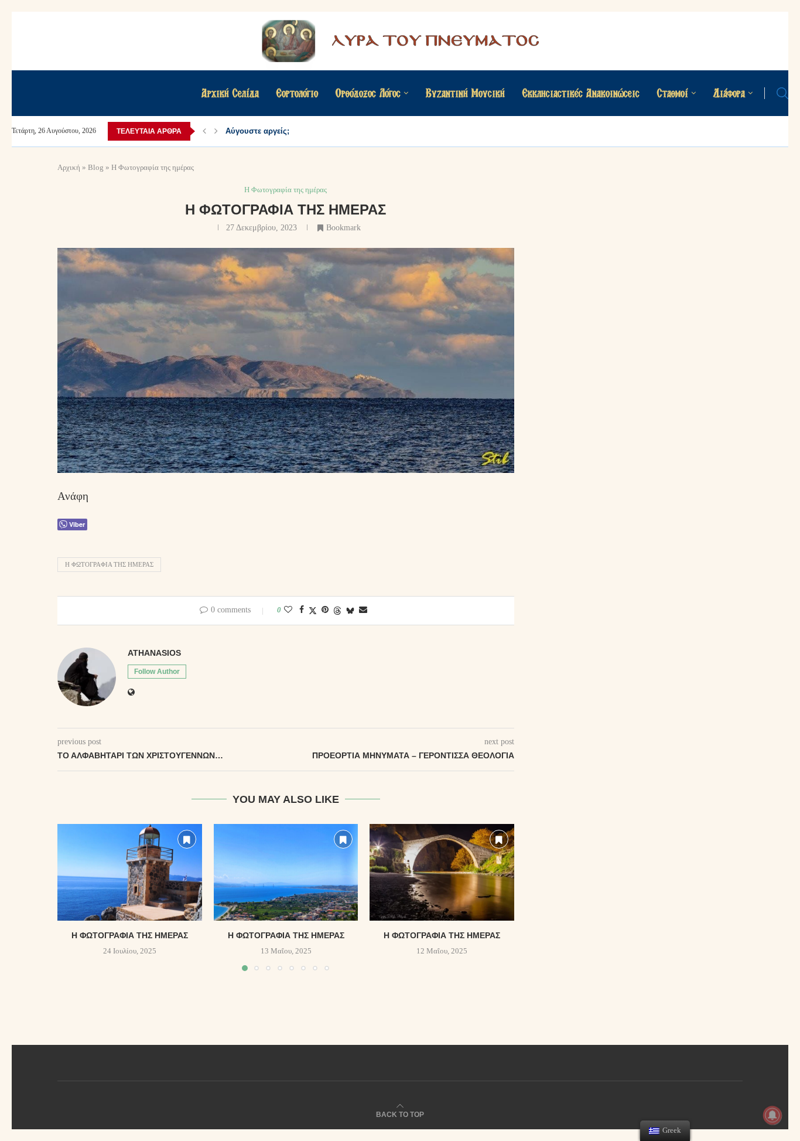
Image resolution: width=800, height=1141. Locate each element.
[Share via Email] (363, 610)
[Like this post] (288, 610)
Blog (96, 167)
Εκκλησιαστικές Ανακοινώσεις (581, 92)
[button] (204, 131)
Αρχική (68, 167)
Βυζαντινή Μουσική (465, 92)
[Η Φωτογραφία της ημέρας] (129, 872)
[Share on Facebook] (301, 610)
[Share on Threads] (337, 610)
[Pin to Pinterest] (325, 610)
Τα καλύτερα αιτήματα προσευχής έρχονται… (308, 131)
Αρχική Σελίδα (230, 92)
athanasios (154, 653)
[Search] (782, 93)
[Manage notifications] (772, 1115)
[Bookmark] (186, 839)
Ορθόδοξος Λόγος (368, 92)
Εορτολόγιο (297, 92)
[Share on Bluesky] (350, 610)
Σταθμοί (672, 92)
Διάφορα (729, 92)
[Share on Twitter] (313, 610)
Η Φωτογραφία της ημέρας (109, 564)
